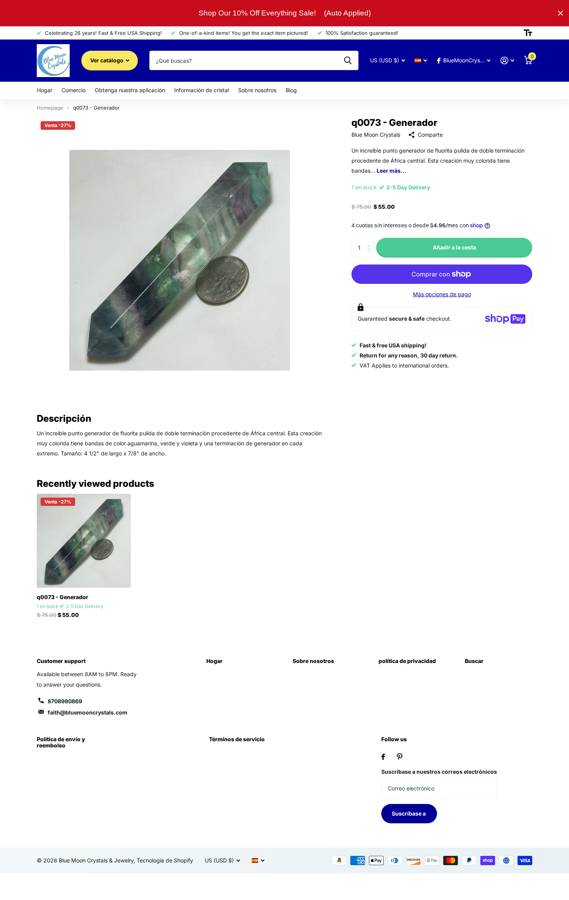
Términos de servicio (237, 739)
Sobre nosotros (257, 90)
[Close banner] (560, 13)
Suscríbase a (409, 813)
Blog (291, 90)
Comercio (74, 90)
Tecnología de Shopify (165, 860)
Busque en (347, 60)
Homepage (50, 108)
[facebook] (383, 757)
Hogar (44, 90)
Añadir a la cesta (454, 247)
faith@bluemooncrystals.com (87, 712)
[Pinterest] (400, 756)
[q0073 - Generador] (84, 541)
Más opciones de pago (442, 294)
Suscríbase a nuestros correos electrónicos (439, 771)
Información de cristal (201, 90)
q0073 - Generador (62, 597)
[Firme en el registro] (507, 60)
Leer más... (391, 170)
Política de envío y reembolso (61, 742)
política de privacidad (407, 661)
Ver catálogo (107, 60)
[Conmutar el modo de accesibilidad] (528, 33)
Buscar (474, 661)
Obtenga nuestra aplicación (130, 90)
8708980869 (65, 701)
